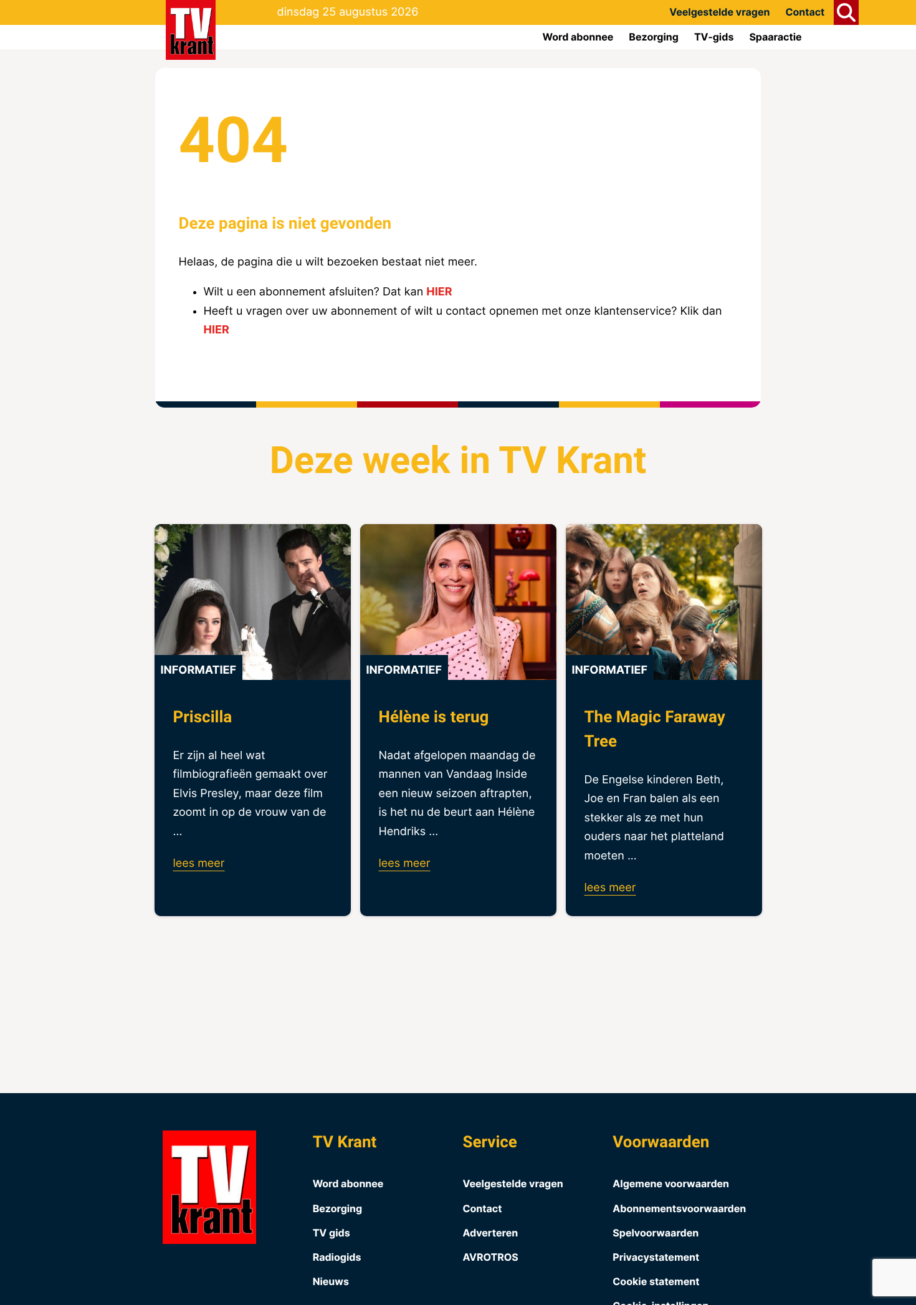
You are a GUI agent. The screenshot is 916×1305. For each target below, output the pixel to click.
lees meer (199, 863)
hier (439, 292)
